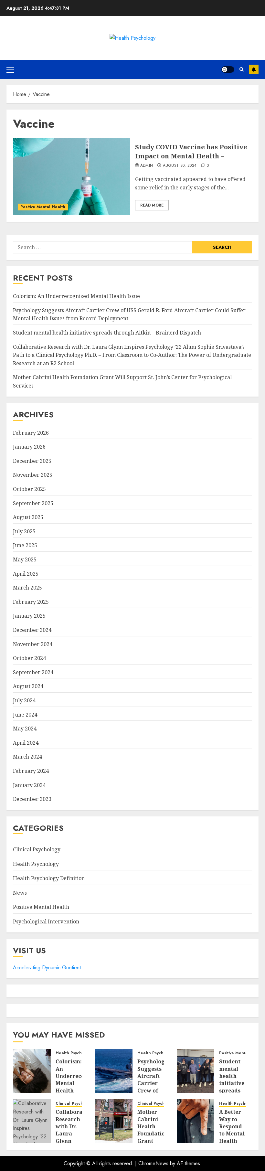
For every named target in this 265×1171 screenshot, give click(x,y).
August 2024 (28, 686)
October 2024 (29, 658)
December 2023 (32, 799)
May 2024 (25, 728)
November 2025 (32, 474)
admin (146, 165)
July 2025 (24, 531)
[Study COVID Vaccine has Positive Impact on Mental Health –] (71, 176)
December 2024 (32, 629)
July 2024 (24, 700)
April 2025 (25, 573)
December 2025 (32, 460)
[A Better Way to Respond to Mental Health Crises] (196, 1121)
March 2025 (27, 587)
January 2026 (29, 446)
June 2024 (25, 714)
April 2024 (25, 742)
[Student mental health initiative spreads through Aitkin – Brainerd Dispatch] (196, 1071)
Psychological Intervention (46, 921)
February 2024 (31, 770)
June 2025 (25, 545)
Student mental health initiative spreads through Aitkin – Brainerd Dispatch (107, 332)
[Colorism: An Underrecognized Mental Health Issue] (32, 1071)
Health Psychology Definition (49, 878)
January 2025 (29, 615)
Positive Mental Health (42, 207)
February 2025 (31, 601)
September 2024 (33, 672)
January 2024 (29, 785)
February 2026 (31, 432)
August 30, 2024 (179, 165)
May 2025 (25, 559)
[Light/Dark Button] (227, 69)
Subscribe (254, 69)
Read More (152, 205)
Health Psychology (36, 864)
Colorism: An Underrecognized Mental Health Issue (76, 296)
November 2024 (32, 644)
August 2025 (28, 517)
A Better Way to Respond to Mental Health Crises (232, 1130)
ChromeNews (153, 1163)
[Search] (242, 69)
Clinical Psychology (36, 849)
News (20, 892)
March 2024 (27, 756)
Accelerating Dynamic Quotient (47, 967)
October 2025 (29, 489)
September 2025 (33, 503)
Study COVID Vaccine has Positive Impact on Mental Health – (191, 151)
